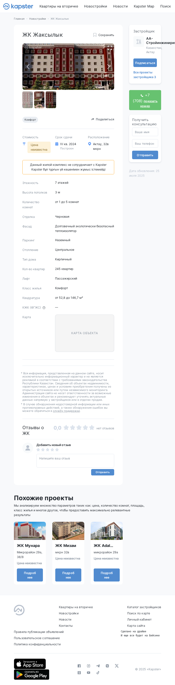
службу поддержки (66, 410)
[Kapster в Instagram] (88, 665)
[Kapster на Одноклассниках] (79, 672)
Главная (19, 18)
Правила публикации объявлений (39, 632)
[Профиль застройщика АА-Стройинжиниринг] (138, 41)
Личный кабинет (139, 619)
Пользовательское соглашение (37, 638)
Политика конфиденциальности (37, 644)
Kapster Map (144, 6)
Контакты (66, 625)
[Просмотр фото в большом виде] (110, 47)
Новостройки (95, 6)
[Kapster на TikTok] (98, 672)
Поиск (165, 6)
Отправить (103, 472)
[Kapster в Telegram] (98, 665)
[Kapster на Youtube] (88, 672)
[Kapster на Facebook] (79, 665)
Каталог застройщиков (144, 607)
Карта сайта (136, 625)
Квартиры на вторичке (58, 6)
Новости (120, 6)
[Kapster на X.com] (116, 665)
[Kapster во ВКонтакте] (107, 665)
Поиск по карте (138, 613)
